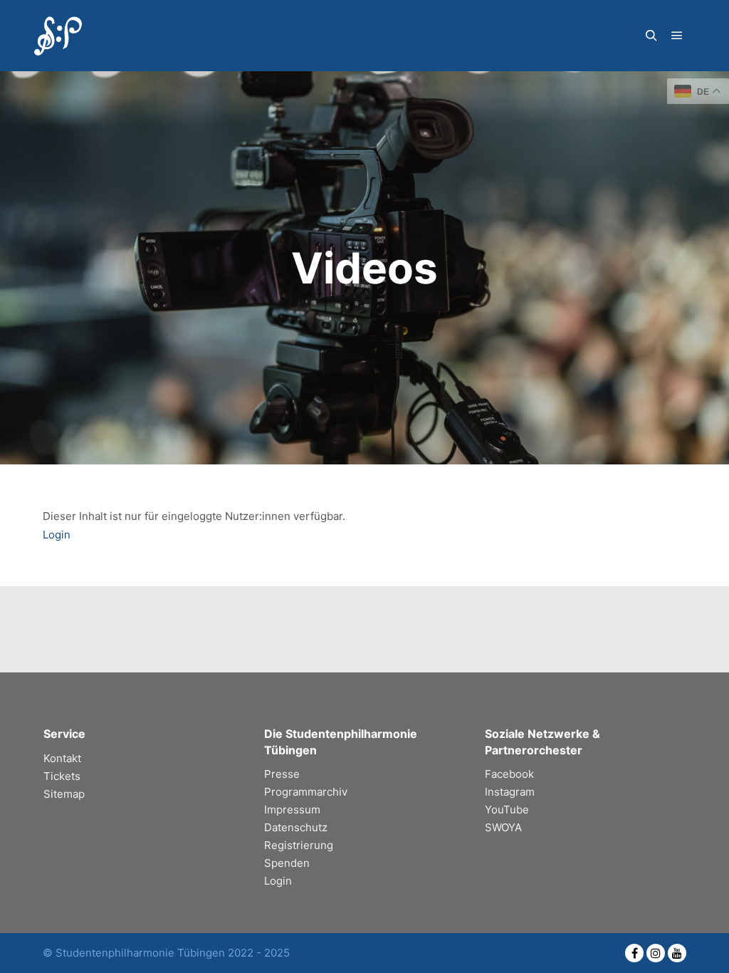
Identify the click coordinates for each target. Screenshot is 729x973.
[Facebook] (634, 953)
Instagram (510, 791)
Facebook (509, 774)
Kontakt (62, 758)
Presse (282, 774)
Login (56, 534)
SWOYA (503, 827)
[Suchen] (651, 35)
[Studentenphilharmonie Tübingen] (56, 35)
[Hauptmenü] (677, 35)
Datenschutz (295, 827)
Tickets (61, 776)
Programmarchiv (305, 791)
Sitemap (64, 794)
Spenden (287, 863)
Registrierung (298, 845)
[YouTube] (677, 953)
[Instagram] (655, 953)
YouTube (507, 809)
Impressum (292, 809)
